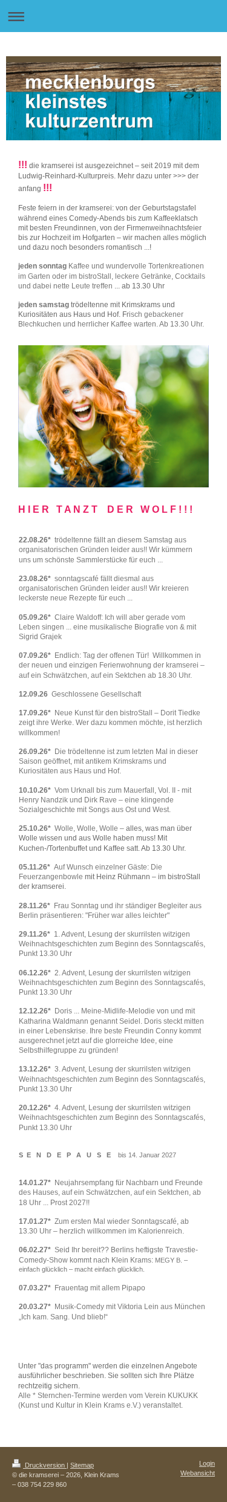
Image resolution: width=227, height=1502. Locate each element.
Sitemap (82, 1465)
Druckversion (45, 1465)
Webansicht (197, 1473)
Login (207, 1463)
